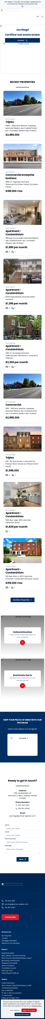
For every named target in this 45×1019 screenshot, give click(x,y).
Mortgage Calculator (9, 941)
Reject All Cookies (29, 1010)
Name (7, 825)
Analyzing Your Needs (9, 963)
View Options (14, 1010)
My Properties (7, 936)
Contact (20, 40)
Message (8, 845)
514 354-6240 (24, 808)
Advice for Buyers (8, 966)
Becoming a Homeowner (11, 961)
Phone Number (10, 838)
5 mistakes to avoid (9, 968)
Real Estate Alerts (8, 953)
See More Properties (21, 600)
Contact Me (10, 917)
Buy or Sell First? (7, 990)
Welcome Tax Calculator (11, 943)
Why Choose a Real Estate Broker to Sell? (16, 985)
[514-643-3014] (22, 6)
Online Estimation (8, 983)
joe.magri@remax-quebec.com (22, 816)
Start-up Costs (7, 971)
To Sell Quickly (7, 995)
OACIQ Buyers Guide (9, 973)
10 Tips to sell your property (11, 993)
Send (21, 859)
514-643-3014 (24, 805)
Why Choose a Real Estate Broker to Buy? (17, 958)
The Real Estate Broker (10, 988)
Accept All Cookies (22, 1014)
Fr (38, 16)
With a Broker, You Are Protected (13, 956)
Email (7, 832)
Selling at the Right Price (10, 998)
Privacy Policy (37, 1006)
